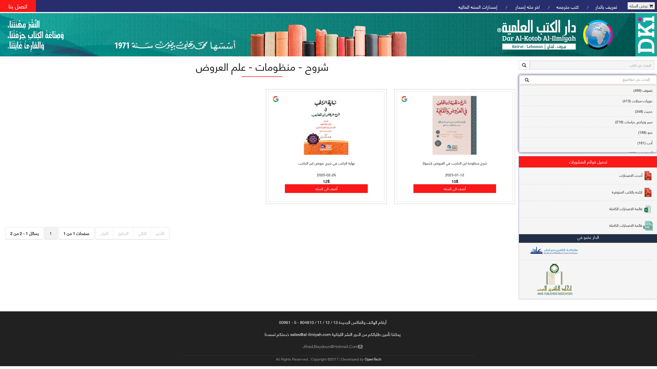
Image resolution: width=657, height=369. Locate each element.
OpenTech (373, 358)
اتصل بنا (17, 6)
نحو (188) (645, 132)
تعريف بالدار (606, 6)
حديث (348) (643, 111)
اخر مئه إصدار (527, 6)
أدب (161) (644, 142)
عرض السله (639, 5)
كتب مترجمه (567, 6)
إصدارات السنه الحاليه (477, 6)
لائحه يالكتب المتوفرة (627, 191)
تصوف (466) (642, 90)
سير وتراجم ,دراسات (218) (633, 121)
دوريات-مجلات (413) (637, 100)
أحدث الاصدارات (630, 175)
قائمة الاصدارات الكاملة (625, 208)
